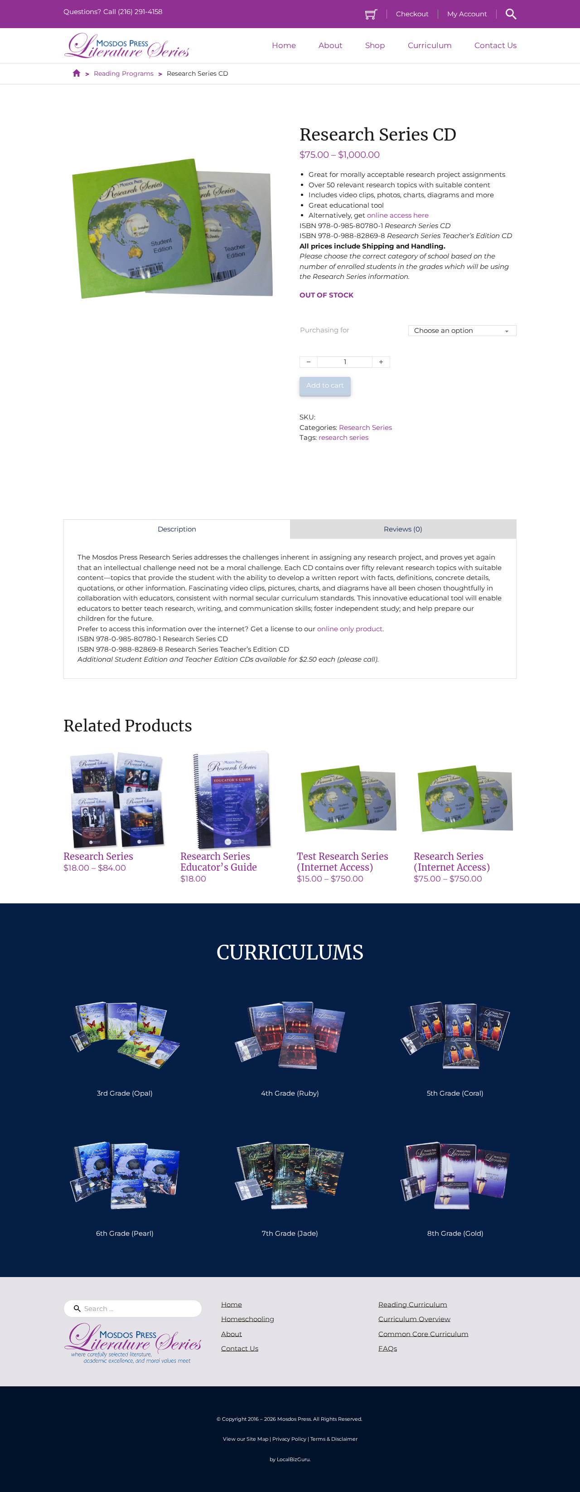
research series (343, 437)
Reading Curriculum (412, 1304)
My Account (467, 14)
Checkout (412, 14)
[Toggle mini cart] (371, 14)
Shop (375, 45)
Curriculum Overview (414, 1319)
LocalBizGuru (293, 1459)
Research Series (365, 427)
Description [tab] (177, 529)
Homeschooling (247, 1319)
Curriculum (430, 45)
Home (284, 45)
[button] (268, 134)
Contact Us (495, 45)
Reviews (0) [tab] (403, 529)
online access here (398, 215)
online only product (349, 628)
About (331, 45)
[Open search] (511, 14)
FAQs (387, 1348)
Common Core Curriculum (423, 1334)
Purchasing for (324, 330)
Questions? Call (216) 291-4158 (113, 11)
